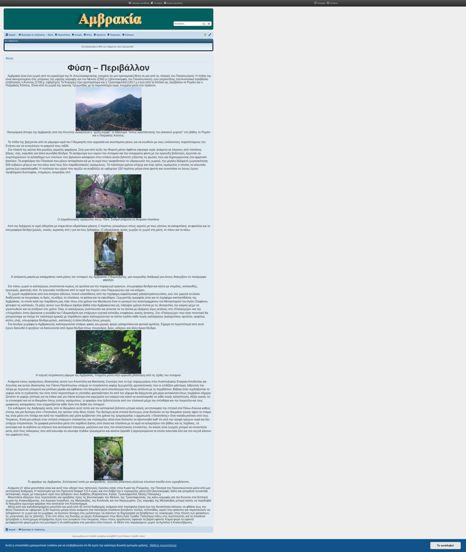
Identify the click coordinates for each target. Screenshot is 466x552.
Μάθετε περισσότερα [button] (163, 545)
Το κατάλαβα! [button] (445, 545)
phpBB (112, 536)
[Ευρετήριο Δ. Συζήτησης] (109, 20)
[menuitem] (156, 3)
